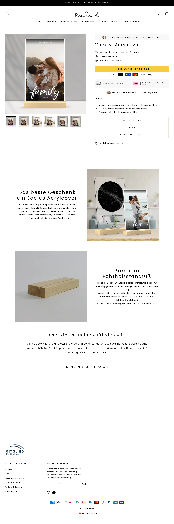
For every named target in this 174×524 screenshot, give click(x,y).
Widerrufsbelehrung (13, 487)
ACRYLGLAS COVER (68, 21)
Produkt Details (132, 121)
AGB (7, 474)
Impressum (10, 469)
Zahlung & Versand (13, 483)
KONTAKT (115, 21)
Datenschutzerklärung (14, 478)
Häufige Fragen (11, 491)
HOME (38, 21)
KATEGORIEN (50, 21)
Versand (131, 128)
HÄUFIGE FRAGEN (131, 21)
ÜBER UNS (103, 21)
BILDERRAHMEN (88, 21)
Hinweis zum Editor (132, 135)
